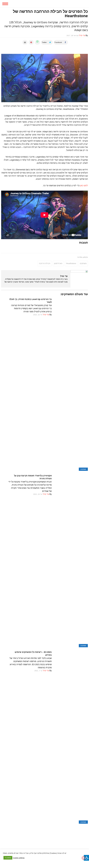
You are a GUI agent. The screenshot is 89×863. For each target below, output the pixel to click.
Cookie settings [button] (19, 858)
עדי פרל (64, 276)
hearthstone (71, 263)
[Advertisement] (44, 840)
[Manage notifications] (83, 858)
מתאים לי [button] (8, 858)
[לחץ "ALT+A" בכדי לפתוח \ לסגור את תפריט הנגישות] (86, 858)
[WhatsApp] (37, 42)
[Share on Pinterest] (31, 42)
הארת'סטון (58, 263)
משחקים (83, 263)
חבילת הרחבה (44, 263)
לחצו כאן (84, 185)
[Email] (24, 42)
